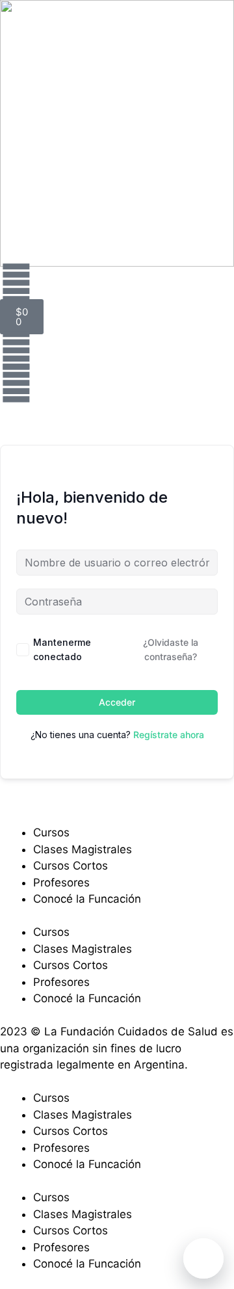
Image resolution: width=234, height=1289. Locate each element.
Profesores (61, 882)
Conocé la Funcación (87, 898)
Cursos (51, 832)
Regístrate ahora (168, 734)
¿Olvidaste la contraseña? (170, 649)
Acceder (117, 702)
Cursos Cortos (70, 865)
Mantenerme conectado (62, 649)
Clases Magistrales (82, 849)
